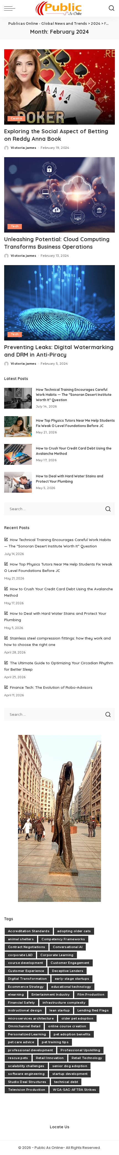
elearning (16, 994)
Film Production (90, 994)
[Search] (111, 8)
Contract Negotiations (26, 947)
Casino (16, 118)
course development (25, 963)
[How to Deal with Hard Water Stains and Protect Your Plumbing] (18, 482)
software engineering (26, 1074)
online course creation (67, 1026)
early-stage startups (72, 979)
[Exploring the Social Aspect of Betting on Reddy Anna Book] (59, 86)
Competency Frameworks (63, 939)
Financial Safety (21, 1003)
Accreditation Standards (29, 931)
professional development (30, 1050)
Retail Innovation (50, 1058)
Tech (15, 226)
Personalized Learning (27, 1034)
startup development (70, 1074)
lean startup (60, 1010)
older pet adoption (77, 1018)
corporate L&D (20, 955)
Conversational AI (67, 947)
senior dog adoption (69, 1066)
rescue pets (18, 1058)
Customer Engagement (70, 963)
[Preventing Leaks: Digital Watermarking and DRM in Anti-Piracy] (59, 302)
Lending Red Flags (93, 1010)
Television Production (26, 1090)
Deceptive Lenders (68, 971)
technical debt (66, 1082)
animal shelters (21, 939)
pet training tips (55, 1042)
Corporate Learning (56, 955)
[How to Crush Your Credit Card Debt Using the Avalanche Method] (18, 454)
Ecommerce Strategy (25, 987)
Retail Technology (87, 1058)
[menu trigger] (11, 8)
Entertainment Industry (51, 994)
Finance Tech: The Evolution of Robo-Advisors (51, 687)
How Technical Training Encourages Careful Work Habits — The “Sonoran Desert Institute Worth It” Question (74, 395)
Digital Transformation (27, 979)
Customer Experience (26, 971)
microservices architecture (31, 1018)
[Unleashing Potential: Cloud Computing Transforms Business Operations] (59, 194)
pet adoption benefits (72, 1034)
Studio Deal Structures (27, 1082)
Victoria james (24, 148)
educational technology (71, 987)
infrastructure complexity (64, 1003)
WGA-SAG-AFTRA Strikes (74, 1090)
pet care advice (21, 1042)
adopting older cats (74, 931)
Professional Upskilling (80, 1050)
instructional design (25, 1010)
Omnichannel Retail (24, 1026)
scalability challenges (26, 1066)
